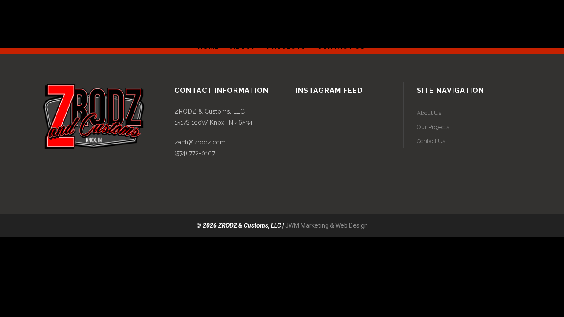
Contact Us (431, 141)
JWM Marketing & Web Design (326, 225)
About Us (429, 113)
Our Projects (433, 127)
